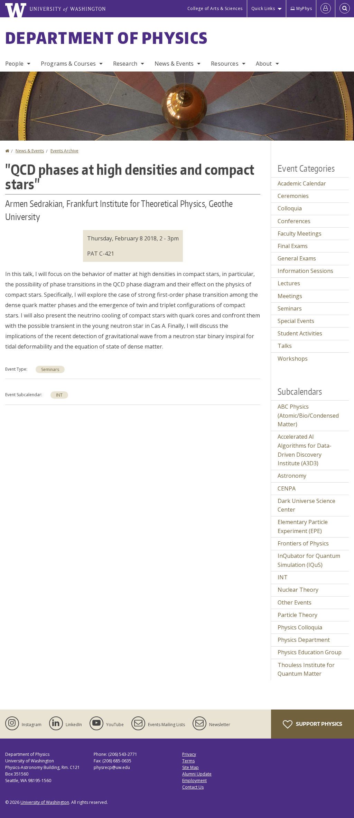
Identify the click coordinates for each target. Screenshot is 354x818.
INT (59, 395)
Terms (188, 761)
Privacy (189, 754)
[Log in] (325, 8)
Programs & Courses (68, 63)
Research (125, 63)
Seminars (50, 369)
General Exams (297, 258)
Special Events (296, 321)
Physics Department (304, 640)
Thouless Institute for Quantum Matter (306, 669)
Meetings (290, 296)
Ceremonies (293, 196)
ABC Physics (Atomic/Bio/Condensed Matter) (308, 415)
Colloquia (290, 208)
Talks (285, 346)
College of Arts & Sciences (215, 8)
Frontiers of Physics (303, 543)
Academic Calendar (302, 183)
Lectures (289, 283)
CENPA (287, 488)
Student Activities (300, 333)
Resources (224, 63)
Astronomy (292, 475)
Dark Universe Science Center (306, 505)
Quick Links (263, 8)
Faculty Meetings (300, 233)
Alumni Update (197, 774)
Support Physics (318, 724)
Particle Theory (297, 615)
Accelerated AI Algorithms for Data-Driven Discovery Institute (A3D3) (305, 450)
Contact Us (193, 787)
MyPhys (304, 8)
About (264, 63)
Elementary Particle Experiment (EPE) (303, 526)
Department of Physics (106, 38)
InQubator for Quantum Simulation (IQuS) (309, 560)
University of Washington (44, 802)
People (14, 63)
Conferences (294, 221)
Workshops (293, 358)
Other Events (294, 602)
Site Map (190, 767)
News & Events (174, 63)
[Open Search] (344, 8)
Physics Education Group (310, 652)
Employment (194, 780)
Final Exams (293, 246)
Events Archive (64, 151)
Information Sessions (305, 271)
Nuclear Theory (298, 589)
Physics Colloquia (300, 627)
